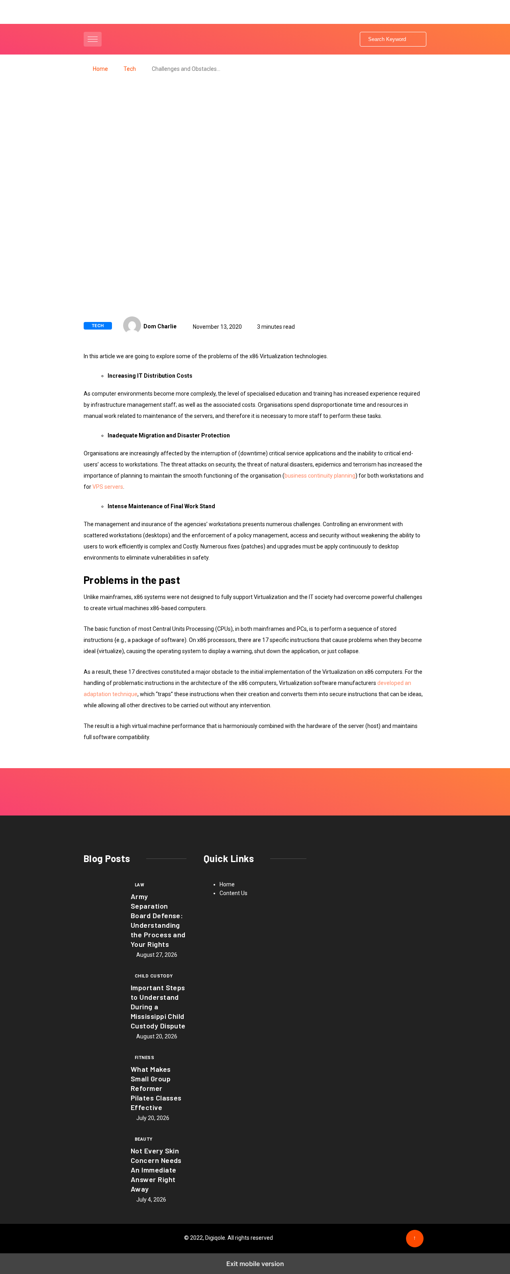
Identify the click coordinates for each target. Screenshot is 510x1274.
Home (100, 69)
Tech (130, 69)
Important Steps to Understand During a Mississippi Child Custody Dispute (158, 1006)
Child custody (154, 976)
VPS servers (107, 487)
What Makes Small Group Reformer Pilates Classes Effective (156, 1088)
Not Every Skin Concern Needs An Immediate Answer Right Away (156, 1169)
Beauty (144, 1139)
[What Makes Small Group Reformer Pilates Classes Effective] (103, 1071)
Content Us (233, 893)
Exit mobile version (255, 1264)
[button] (94, 39)
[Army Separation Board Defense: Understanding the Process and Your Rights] (103, 898)
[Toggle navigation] (93, 39)
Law (139, 885)
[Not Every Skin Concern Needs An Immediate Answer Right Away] (103, 1152)
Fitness (144, 1057)
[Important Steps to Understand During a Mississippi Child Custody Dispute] (103, 989)
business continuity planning (319, 475)
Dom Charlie (160, 326)
